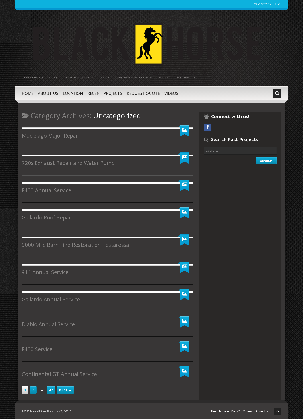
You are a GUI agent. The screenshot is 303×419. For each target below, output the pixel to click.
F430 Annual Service (46, 190)
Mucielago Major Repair (50, 135)
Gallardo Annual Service (51, 299)
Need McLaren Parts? (225, 411)
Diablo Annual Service (48, 324)
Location (73, 93)
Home (27, 93)
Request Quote (143, 93)
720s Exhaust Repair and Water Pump (68, 162)
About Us (48, 93)
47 (51, 390)
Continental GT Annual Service (59, 373)
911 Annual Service (45, 272)
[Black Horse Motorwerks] (151, 46)
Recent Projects (104, 93)
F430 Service (37, 349)
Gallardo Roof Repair (47, 217)
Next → (65, 390)
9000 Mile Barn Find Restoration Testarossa (75, 244)
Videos (171, 93)
